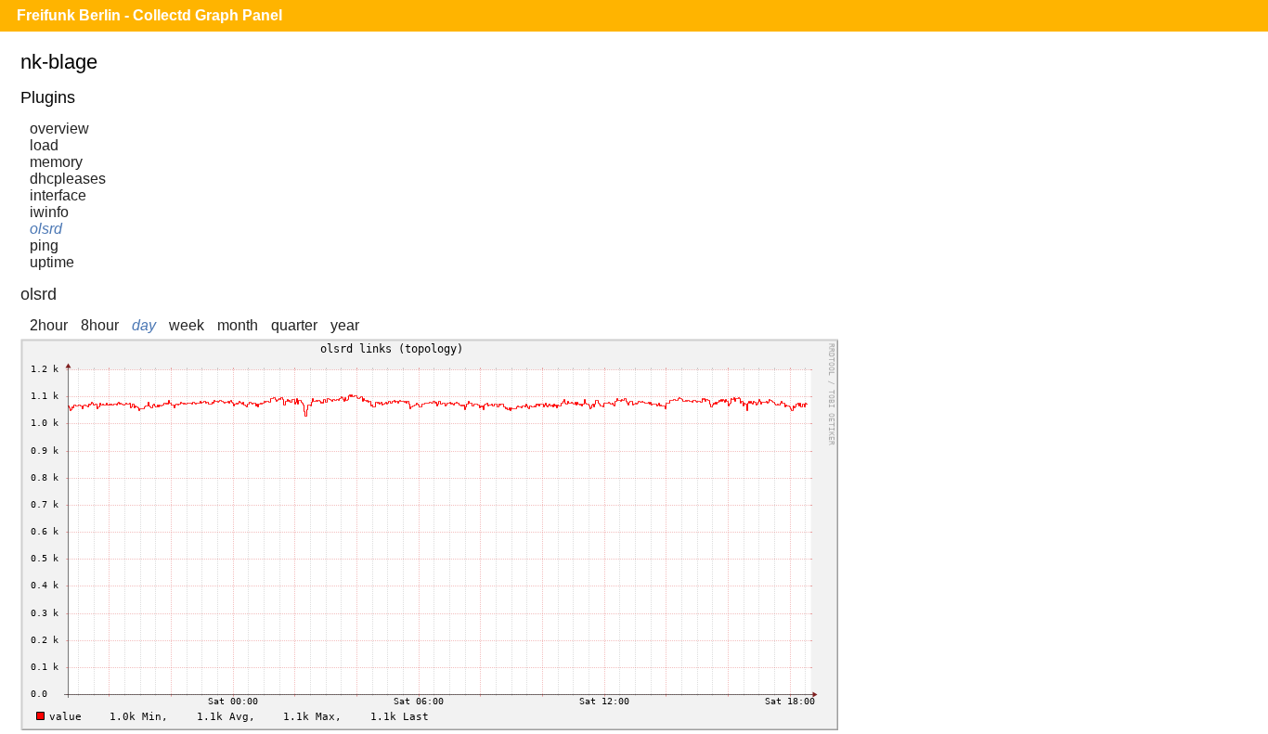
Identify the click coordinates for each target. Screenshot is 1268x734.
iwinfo (49, 212)
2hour (49, 325)
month (237, 325)
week (186, 325)
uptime (52, 262)
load (44, 145)
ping (44, 245)
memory (56, 162)
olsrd (46, 229)
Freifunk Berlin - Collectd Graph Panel (149, 15)
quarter (294, 325)
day (144, 325)
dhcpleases (68, 179)
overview (59, 128)
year (344, 325)
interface (58, 195)
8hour (100, 325)
